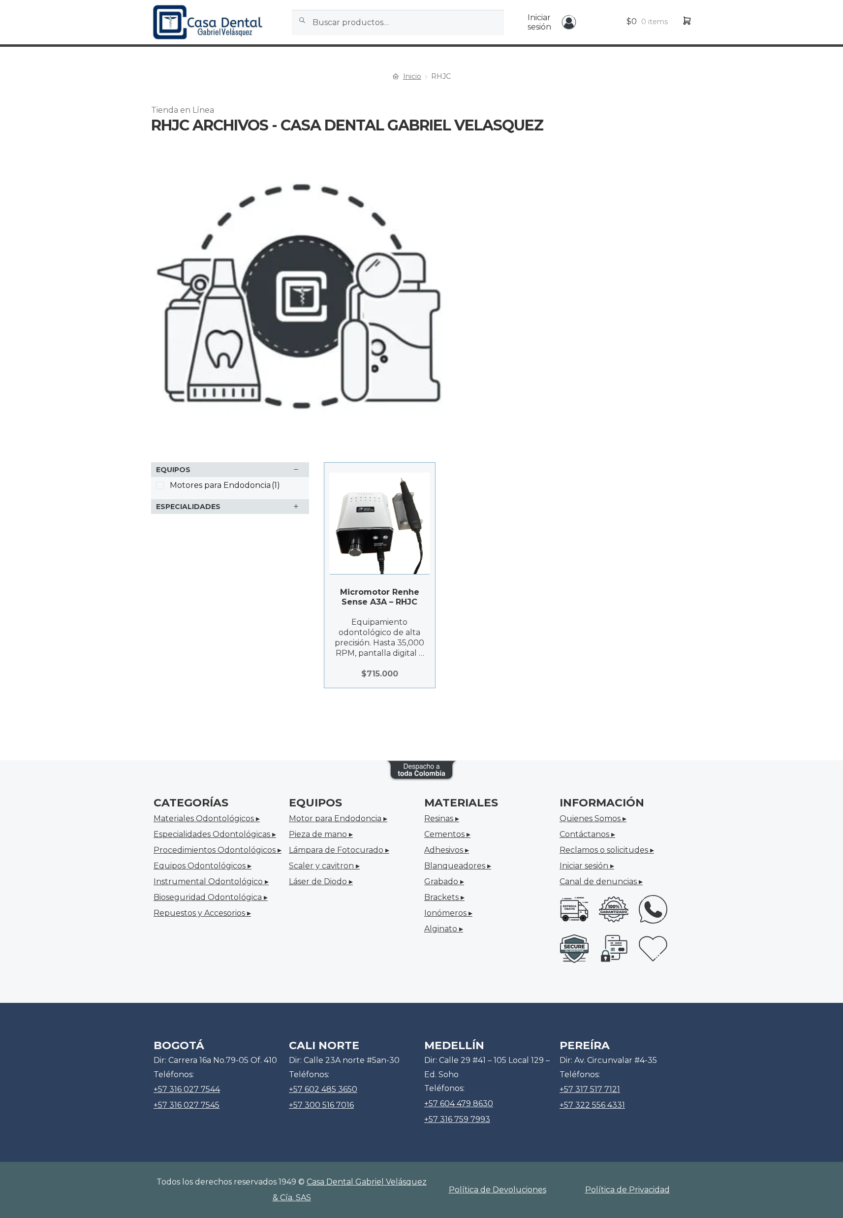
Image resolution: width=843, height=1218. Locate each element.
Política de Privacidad (627, 1189)
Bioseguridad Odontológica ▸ (211, 897)
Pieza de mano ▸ (321, 834)
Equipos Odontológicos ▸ (202, 865)
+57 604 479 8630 (458, 1103)
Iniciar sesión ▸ (587, 865)
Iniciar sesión (539, 22)
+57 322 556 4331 (592, 1105)
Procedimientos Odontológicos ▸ (217, 850)
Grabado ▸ (444, 881)
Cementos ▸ (447, 834)
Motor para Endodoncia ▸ (338, 818)
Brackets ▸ (444, 897)
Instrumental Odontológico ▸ (211, 881)
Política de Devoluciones (497, 1189)
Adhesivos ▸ (446, 850)
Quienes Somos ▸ (593, 818)
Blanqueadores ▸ (457, 865)
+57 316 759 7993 (457, 1119)
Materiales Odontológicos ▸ (207, 818)
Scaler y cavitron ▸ (324, 865)
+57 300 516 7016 (321, 1105)
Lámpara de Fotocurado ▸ (339, 850)
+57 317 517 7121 (590, 1089)
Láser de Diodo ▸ (321, 881)
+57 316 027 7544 (187, 1089)
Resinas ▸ (441, 818)
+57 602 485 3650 (323, 1089)
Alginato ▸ (443, 928)
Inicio (412, 76)
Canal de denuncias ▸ (601, 881)
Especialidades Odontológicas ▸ (215, 834)
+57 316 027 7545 (186, 1105)
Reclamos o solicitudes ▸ (607, 850)
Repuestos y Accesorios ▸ (202, 913)
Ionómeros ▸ (448, 913)
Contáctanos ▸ (587, 834)
